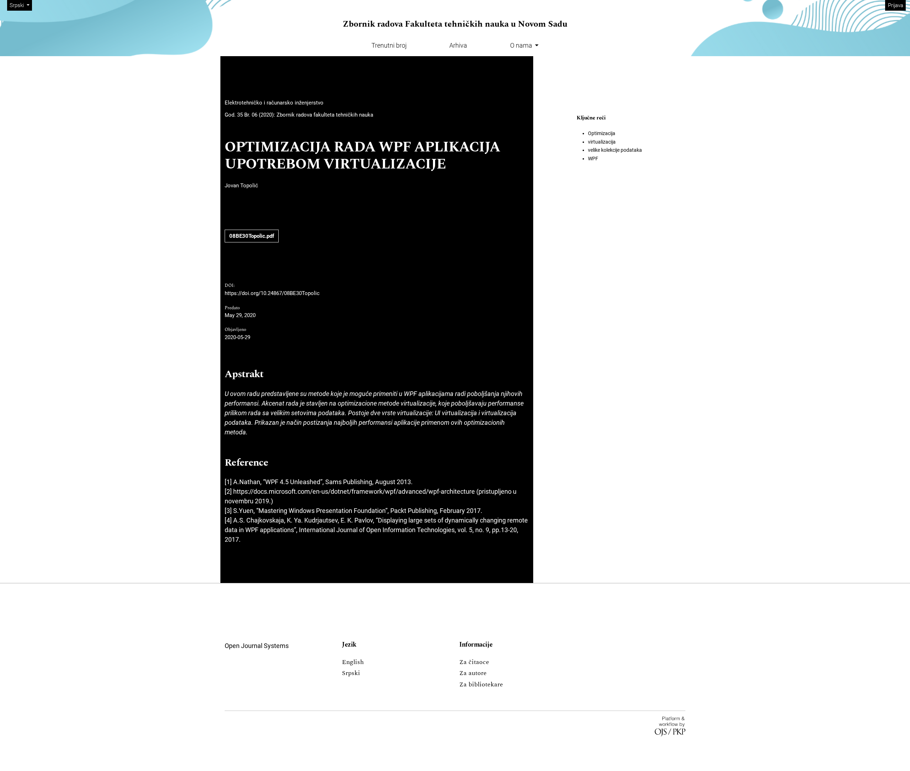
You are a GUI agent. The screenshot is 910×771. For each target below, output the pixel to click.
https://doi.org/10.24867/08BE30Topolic (272, 293)
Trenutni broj (389, 45)
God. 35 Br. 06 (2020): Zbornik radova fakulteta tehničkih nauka (299, 115)
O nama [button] (522, 45)
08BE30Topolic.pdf (251, 236)
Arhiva (458, 45)
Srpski (351, 673)
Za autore (473, 673)
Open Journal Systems (257, 645)
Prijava (895, 5)
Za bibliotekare (481, 684)
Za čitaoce (474, 662)
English (353, 662)
